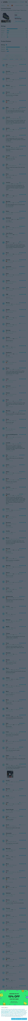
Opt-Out (18, 1019)
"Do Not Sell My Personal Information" (13, 1016)
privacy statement (5, 1011)
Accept (13, 1019)
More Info (24, 1019)
